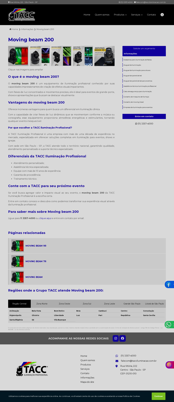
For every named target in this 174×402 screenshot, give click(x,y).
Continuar (158, 396)
